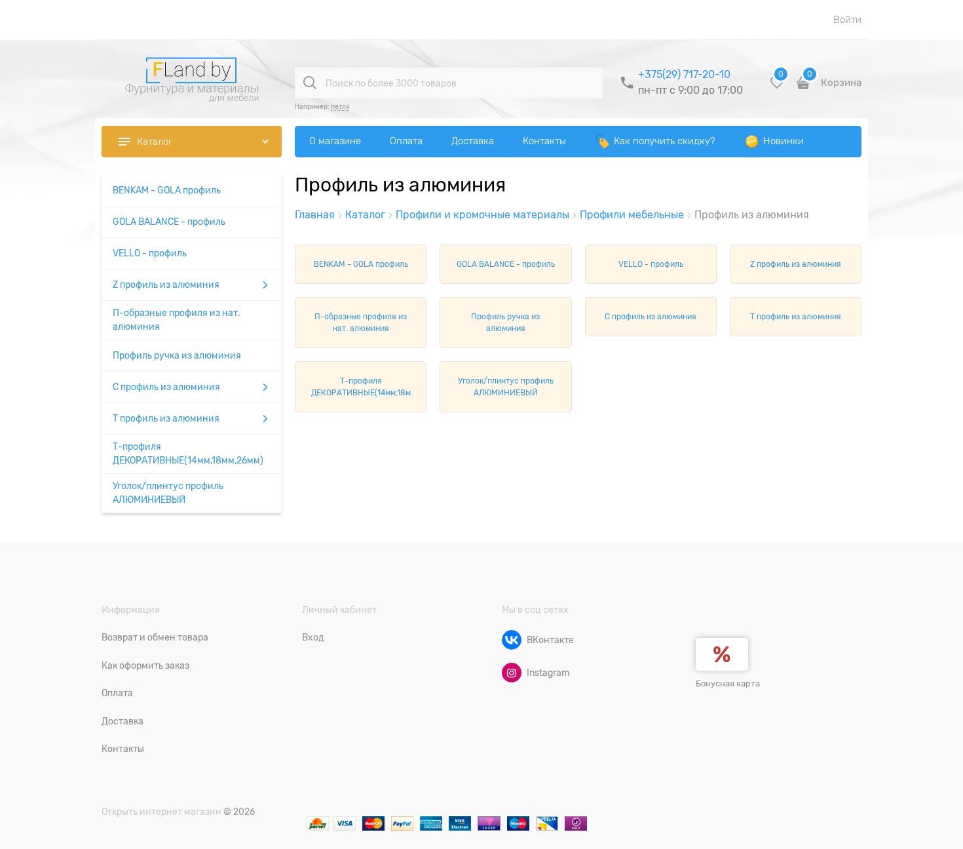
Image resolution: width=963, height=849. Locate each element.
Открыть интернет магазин (161, 811)
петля (340, 106)
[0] (776, 87)
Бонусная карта (728, 683)
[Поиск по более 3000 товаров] (310, 82)
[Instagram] (511, 672)
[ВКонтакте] (511, 640)
